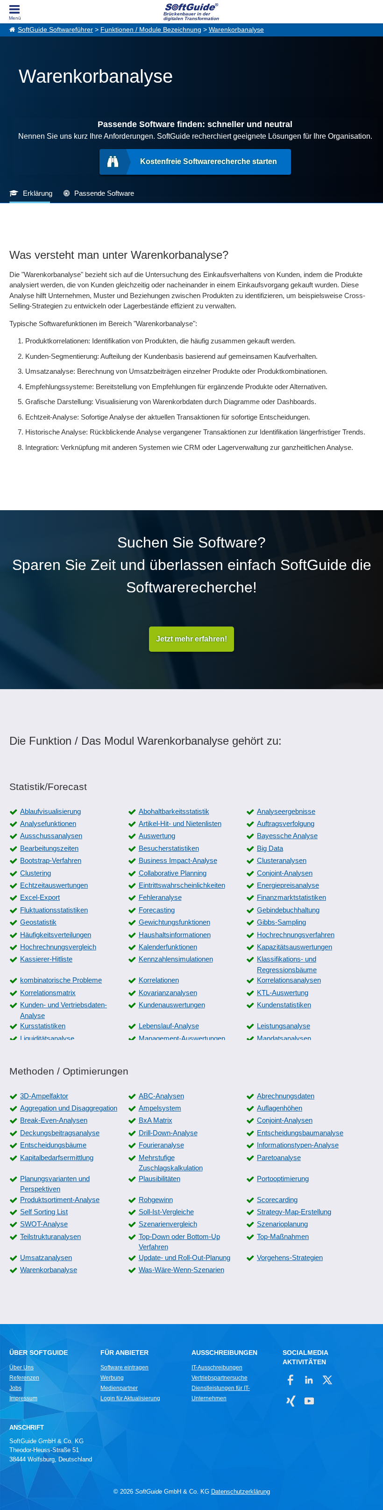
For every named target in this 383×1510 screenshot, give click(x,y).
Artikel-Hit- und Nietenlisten (180, 823)
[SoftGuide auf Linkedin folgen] (309, 1380)
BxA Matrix (155, 1120)
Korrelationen (159, 980)
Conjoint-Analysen (284, 873)
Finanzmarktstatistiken (291, 897)
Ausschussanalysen (51, 836)
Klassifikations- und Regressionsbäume (287, 964)
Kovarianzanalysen (168, 993)
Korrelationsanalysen (289, 980)
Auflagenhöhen (279, 1108)
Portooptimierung (283, 1178)
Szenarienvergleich (168, 1224)
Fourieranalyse (161, 1145)
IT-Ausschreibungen (217, 1367)
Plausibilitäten (159, 1178)
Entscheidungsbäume (53, 1145)
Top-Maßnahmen (283, 1236)
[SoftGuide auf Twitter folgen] (327, 1380)
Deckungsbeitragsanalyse (59, 1133)
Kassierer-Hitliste (46, 959)
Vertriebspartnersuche (220, 1378)
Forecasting (157, 910)
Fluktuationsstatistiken (54, 910)
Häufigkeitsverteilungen (55, 935)
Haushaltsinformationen (175, 935)
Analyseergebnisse (286, 811)
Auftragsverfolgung (285, 823)
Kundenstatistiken (284, 1005)
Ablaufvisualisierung (50, 811)
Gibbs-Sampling (281, 922)
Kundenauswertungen (172, 1005)
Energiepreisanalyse (288, 885)
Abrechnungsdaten (285, 1096)
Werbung (112, 1378)
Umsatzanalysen (46, 1257)
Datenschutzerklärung (240, 1491)
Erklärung (37, 193)
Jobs (15, 1388)
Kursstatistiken (42, 1026)
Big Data (270, 848)
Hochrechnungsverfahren (295, 935)
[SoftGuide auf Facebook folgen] (291, 1380)
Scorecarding (277, 1200)
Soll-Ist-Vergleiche (166, 1212)
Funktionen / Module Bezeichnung (150, 29)
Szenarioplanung (282, 1224)
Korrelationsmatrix (48, 993)
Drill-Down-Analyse (168, 1133)
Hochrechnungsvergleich (58, 947)
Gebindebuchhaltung (288, 910)
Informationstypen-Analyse (298, 1145)
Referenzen (24, 1378)
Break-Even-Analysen (53, 1120)
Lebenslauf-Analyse (169, 1026)
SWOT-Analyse (44, 1224)
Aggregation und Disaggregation (68, 1108)
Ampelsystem (160, 1108)
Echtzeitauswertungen (54, 885)
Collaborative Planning (172, 873)
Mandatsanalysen (284, 1038)
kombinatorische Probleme (61, 980)
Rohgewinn (156, 1200)
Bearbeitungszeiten (49, 848)
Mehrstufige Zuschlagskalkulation (171, 1163)
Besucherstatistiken (169, 848)
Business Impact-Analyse (178, 860)
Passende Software (104, 193)
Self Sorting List (44, 1212)
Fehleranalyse (160, 897)
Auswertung (157, 836)
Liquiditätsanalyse (47, 1038)
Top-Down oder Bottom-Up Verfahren (179, 1241)
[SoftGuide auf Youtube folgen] (309, 1401)
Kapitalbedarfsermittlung (56, 1157)
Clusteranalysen (281, 860)
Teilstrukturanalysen (50, 1236)
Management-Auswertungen (182, 1038)
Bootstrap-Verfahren (50, 860)
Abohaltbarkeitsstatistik (174, 811)
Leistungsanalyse (283, 1026)
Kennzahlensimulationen (176, 959)
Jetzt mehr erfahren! (191, 639)
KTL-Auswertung (282, 993)
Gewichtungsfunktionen (174, 922)
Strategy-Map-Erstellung (294, 1212)
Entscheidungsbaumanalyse (300, 1133)
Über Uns (21, 1367)
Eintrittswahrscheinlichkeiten (182, 885)
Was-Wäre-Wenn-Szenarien (181, 1270)
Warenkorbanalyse (236, 29)
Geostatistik (38, 922)
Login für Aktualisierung (130, 1398)
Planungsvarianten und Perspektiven (55, 1184)
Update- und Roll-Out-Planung (184, 1257)
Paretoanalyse (279, 1157)
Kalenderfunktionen (168, 947)
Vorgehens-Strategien (290, 1257)
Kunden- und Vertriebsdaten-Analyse (63, 1010)
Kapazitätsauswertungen (294, 947)
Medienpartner (119, 1388)
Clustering (35, 873)
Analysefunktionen (48, 823)
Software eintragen (124, 1367)
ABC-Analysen (161, 1096)
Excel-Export (40, 897)
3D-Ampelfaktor (44, 1096)
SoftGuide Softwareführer (55, 29)
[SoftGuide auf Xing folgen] (291, 1401)
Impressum (23, 1398)
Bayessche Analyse (287, 836)
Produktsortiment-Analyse (59, 1200)
